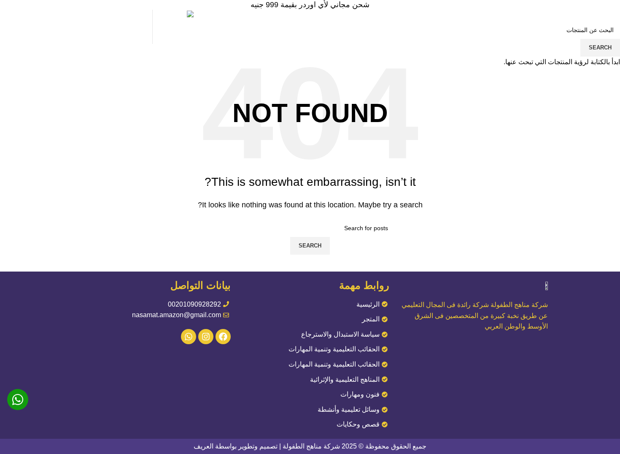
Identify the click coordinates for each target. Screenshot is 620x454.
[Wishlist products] (67, 27)
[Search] (82, 27)
